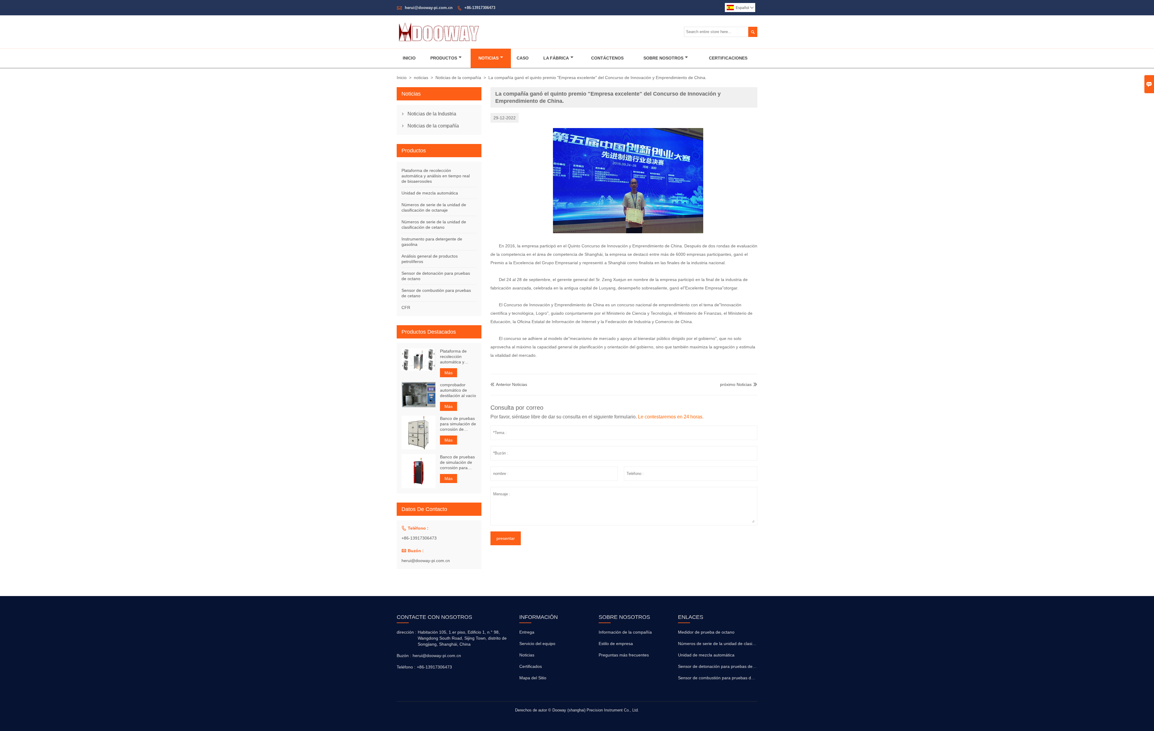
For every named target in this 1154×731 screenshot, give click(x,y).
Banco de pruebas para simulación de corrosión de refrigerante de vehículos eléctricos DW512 (458, 424)
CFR (405, 307)
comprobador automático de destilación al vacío (458, 390)
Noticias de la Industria (432, 113)
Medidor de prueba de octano (706, 632)
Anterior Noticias (508, 384)
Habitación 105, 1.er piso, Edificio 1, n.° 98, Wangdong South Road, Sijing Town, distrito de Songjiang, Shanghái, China (462, 638)
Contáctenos (607, 58)
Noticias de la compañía (458, 77)
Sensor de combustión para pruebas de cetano (723, 677)
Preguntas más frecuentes (624, 655)
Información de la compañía (625, 632)
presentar (505, 538)
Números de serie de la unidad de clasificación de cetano (732, 643)
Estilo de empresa (616, 643)
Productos (443, 58)
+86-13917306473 (479, 7)
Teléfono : (406, 667)
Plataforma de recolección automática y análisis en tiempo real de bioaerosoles (435, 176)
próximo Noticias (736, 384)
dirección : (406, 632)
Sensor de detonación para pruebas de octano (722, 666)
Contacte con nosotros (434, 617)
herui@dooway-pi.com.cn (429, 7)
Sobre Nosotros (663, 58)
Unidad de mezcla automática (429, 193)
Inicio (409, 58)
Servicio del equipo (537, 643)
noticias (421, 77)
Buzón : (404, 655)
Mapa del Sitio (532, 677)
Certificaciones (728, 58)
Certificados (530, 666)
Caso (523, 58)
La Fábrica (556, 58)
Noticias (488, 58)
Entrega (526, 632)
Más (448, 372)
